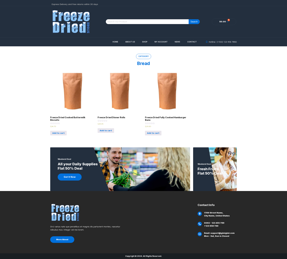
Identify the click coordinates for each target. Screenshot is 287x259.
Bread (143, 63)
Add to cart (58, 133)
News (177, 42)
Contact (192, 42)
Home (115, 42)
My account (161, 42)
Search (194, 21)
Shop (144, 42)
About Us (130, 42)
